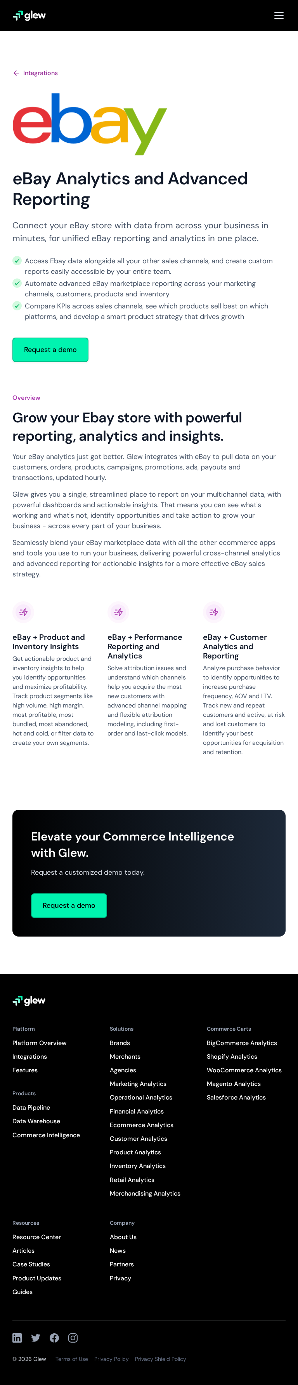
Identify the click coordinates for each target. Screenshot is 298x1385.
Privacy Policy (111, 1358)
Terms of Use (71, 1358)
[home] (29, 16)
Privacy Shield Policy (160, 1358)
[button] (277, 15)
